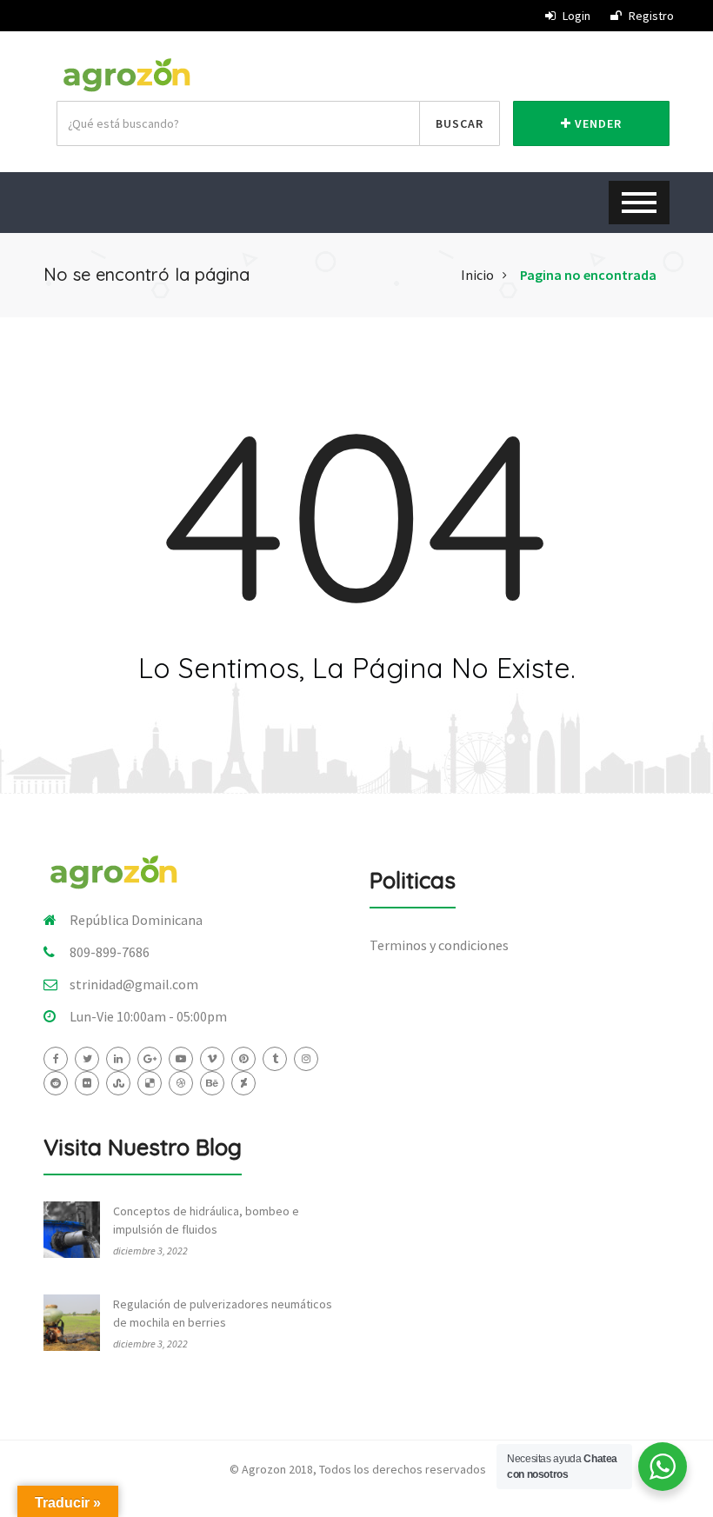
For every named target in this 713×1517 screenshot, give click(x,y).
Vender (596, 123)
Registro (650, 15)
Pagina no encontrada (588, 274)
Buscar (459, 123)
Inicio (477, 274)
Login (575, 15)
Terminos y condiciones (439, 945)
